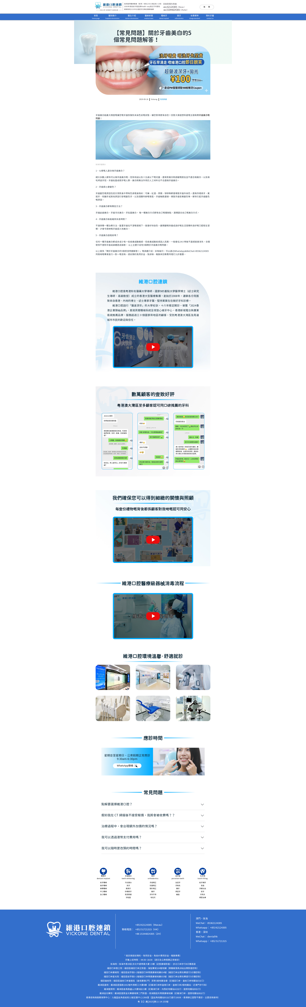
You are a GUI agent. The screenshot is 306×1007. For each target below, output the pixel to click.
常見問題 (163, 99)
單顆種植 (103, 889)
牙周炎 (202, 895)
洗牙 (128, 886)
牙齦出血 (202, 889)
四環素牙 (128, 892)
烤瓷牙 (177, 892)
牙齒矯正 (153, 883)
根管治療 (202, 898)
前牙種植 (103, 883)
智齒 (202, 886)
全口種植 (103, 895)
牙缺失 (177, 886)
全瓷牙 (177, 883)
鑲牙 (178, 889)
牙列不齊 (153, 895)
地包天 (153, 898)
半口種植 (103, 892)
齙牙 (153, 892)
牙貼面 (128, 898)
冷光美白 (128, 883)
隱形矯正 (153, 889)
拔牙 (202, 892)
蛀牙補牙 (202, 883)
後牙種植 (103, 886)
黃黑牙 (128, 889)
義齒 (178, 895)
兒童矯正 (153, 886)
